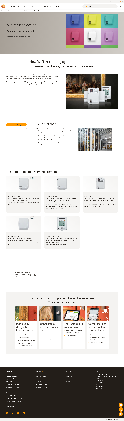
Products (9, 10)
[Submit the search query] (84, 6)
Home (2, 10)
